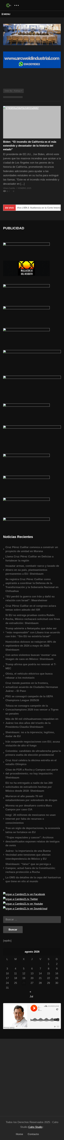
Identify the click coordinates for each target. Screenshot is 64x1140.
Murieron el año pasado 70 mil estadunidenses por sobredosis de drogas (31, 798)
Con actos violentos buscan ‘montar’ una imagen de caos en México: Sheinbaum (30, 657)
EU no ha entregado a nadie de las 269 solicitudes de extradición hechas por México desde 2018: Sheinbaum (29, 786)
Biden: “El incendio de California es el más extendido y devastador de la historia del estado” (29, 145)
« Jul (31, 992)
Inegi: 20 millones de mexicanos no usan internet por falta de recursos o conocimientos (30, 818)
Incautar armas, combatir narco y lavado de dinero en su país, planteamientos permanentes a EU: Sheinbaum (32, 569)
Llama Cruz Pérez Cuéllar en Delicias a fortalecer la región (29, 558)
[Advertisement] (32, 1076)
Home (19, 1134)
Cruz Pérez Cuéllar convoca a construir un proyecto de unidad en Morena (31, 549)
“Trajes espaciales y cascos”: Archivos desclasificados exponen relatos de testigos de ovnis (32, 841)
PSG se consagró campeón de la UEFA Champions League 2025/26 (29, 698)
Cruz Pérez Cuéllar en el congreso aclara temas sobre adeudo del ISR (30, 607)
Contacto (33, 1134)
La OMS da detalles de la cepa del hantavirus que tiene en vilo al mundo (33, 879)
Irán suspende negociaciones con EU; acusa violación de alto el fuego (32, 743)
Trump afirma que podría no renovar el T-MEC (30, 666)
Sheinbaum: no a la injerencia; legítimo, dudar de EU (30, 734)
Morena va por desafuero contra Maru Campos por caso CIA (28, 807)
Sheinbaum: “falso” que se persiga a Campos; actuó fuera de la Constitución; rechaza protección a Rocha (30, 868)
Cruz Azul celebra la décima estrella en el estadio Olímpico (31, 762)
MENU (7, 14)
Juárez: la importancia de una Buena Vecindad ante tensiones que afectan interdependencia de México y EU (28, 854)
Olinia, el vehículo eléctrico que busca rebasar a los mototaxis (29, 675)
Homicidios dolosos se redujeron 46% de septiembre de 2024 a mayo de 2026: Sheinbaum (30, 645)
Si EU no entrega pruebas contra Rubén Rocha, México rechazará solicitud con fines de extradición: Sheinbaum (32, 619)
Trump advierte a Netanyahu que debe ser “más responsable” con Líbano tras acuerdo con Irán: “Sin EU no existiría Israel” (32, 632)
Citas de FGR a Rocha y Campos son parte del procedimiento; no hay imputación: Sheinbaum (31, 773)
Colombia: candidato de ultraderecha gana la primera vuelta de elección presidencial (33, 753)
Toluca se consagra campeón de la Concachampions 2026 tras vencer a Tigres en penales (31, 709)
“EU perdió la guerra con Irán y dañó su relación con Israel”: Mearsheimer (30, 598)
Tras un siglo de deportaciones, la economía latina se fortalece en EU (32, 830)
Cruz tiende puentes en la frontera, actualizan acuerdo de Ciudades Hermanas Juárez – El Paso (31, 687)
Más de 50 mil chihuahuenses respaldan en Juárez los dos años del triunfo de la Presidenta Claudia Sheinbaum (31, 722)
